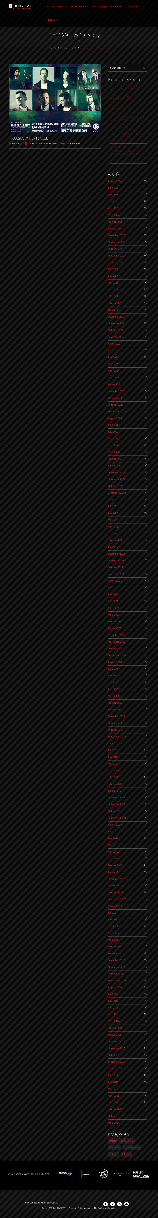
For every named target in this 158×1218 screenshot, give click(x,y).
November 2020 (116, 642)
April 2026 (113, 208)
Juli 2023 (113, 425)
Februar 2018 (115, 865)
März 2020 (114, 696)
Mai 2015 (113, 1089)
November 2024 (116, 323)
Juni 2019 (113, 757)
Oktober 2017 (115, 892)
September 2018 (117, 818)
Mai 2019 (113, 764)
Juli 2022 (113, 506)
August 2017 (115, 906)
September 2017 (117, 899)
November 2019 (116, 723)
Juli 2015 (113, 1075)
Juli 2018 (113, 831)
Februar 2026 (115, 222)
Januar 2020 (114, 709)
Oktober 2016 (115, 973)
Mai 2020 (113, 682)
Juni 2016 (113, 1001)
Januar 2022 (114, 547)
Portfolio (134, 6)
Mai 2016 (113, 1007)
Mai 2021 (113, 601)
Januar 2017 (114, 953)
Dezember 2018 (116, 797)
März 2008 (114, 1123)
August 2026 (115, 181)
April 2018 (113, 852)
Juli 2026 (113, 188)
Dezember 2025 (116, 235)
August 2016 (115, 987)
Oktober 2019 (115, 730)
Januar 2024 (114, 384)
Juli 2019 (113, 750)
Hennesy (16, 143)
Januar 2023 (114, 465)
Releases (126, 1154)
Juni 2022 (113, 513)
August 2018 (115, 825)
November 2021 (116, 560)
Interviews (114, 1147)
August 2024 (115, 344)
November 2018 (116, 804)
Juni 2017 (113, 919)
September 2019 (117, 736)
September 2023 (117, 411)
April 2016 (113, 1014)
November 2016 (116, 967)
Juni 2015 (113, 1082)
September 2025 (117, 255)
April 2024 (113, 371)
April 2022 (113, 526)
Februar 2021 (115, 621)
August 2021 (115, 581)
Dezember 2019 (116, 716)
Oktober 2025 (115, 249)
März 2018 (114, 858)
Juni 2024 (113, 357)
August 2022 (115, 499)
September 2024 (117, 337)
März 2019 (114, 777)
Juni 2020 (113, 675)
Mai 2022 (113, 520)
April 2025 (113, 289)
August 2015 (115, 1068)
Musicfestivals (131, 1147)
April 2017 (113, 933)
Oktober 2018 (115, 811)
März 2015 (114, 1102)
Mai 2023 (113, 438)
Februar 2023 (115, 459)
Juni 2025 (113, 276)
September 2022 (117, 493)
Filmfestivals (126, 1141)
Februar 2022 (115, 540)
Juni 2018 (113, 838)
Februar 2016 (115, 1028)
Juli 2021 (113, 587)
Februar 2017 (115, 946)
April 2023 (113, 445)
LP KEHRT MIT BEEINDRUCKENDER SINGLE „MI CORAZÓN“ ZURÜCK (127, 151)
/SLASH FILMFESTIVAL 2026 (127, 161)
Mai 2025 (113, 283)
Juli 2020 (113, 669)
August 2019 (115, 743)
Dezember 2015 (116, 1041)
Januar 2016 (114, 1035)
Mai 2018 (113, 845)
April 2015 (113, 1096)
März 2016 (114, 1021)
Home (50, 6)
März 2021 (114, 615)
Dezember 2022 (116, 472)
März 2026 (114, 215)
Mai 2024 (113, 364)
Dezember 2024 (116, 317)
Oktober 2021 (115, 567)
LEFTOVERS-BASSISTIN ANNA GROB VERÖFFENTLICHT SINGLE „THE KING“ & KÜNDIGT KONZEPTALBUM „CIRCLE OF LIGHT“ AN (128, 92)
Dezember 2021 (116, 554)
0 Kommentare (72, 143)
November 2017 (116, 885)
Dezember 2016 (116, 960)
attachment (68, 48)
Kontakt (52, 20)
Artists (112, 1141)
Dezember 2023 (116, 391)
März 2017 (114, 940)
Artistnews (100, 6)
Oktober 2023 (115, 405)
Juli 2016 (113, 994)
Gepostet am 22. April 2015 (43, 143)
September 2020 (117, 655)
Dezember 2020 (116, 635)
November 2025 (116, 242)
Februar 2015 (115, 1109)
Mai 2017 (113, 926)
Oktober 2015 (115, 1055)
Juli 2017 (113, 913)
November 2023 (116, 398)
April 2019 (113, 770)
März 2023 (114, 452)
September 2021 (117, 574)
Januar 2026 (114, 228)
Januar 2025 (114, 310)
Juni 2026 (113, 194)
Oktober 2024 (115, 330)
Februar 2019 (115, 784)
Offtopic (117, 6)
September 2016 (117, 980)
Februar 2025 (115, 303)
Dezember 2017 (116, 879)
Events (62, 6)
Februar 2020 (115, 703)
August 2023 (115, 418)
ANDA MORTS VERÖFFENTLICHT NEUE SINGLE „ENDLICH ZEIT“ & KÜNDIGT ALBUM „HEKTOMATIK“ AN (126, 133)
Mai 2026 (113, 201)
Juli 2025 (113, 269)
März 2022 (114, 533)
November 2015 (116, 1048)
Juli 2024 (113, 350)
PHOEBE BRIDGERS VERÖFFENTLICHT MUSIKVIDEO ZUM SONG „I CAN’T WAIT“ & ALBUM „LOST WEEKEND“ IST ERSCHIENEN (128, 113)
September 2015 (117, 1062)
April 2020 (113, 689)
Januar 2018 (114, 872)
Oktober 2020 (115, 648)
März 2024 (114, 377)
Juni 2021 (113, 594)
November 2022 (116, 479)
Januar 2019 (114, 791)
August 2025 (115, 262)
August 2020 (115, 662)
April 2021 (113, 608)
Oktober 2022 (115, 486)
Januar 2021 (114, 628)
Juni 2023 (113, 432)
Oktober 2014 (115, 1116)
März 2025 (114, 296)
